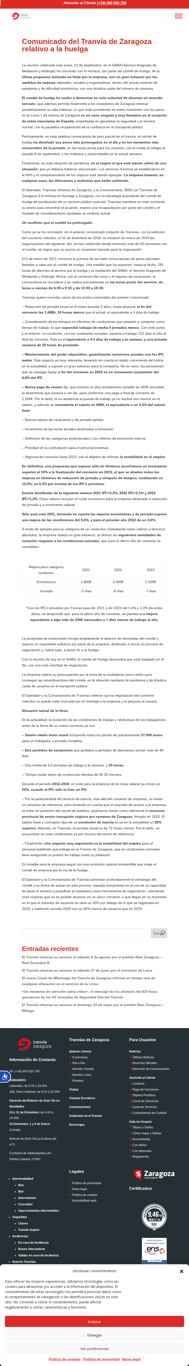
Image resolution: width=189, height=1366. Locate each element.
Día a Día (78, 1063)
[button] (181, 1270)
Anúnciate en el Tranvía (85, 1116)
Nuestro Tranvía (83, 1069)
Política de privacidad (86, 1183)
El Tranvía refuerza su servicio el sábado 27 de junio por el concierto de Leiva (87, 970)
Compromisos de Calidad (149, 1113)
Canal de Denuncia (145, 1101)
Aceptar (94, 1321)
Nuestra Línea (81, 1075)
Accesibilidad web (84, 1200)
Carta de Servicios (144, 1107)
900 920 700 (116, 3)
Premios (77, 1080)
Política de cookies (65, 1359)
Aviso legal (131, 1359)
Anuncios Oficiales (144, 1063)
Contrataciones (80, 1107)
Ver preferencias (94, 1348)
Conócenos (80, 1057)
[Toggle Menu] (179, 16)
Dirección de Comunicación (151, 1069)
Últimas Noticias (143, 1057)
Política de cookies (84, 1195)
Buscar (158, 933)
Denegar (94, 1335)
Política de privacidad (101, 1359)
